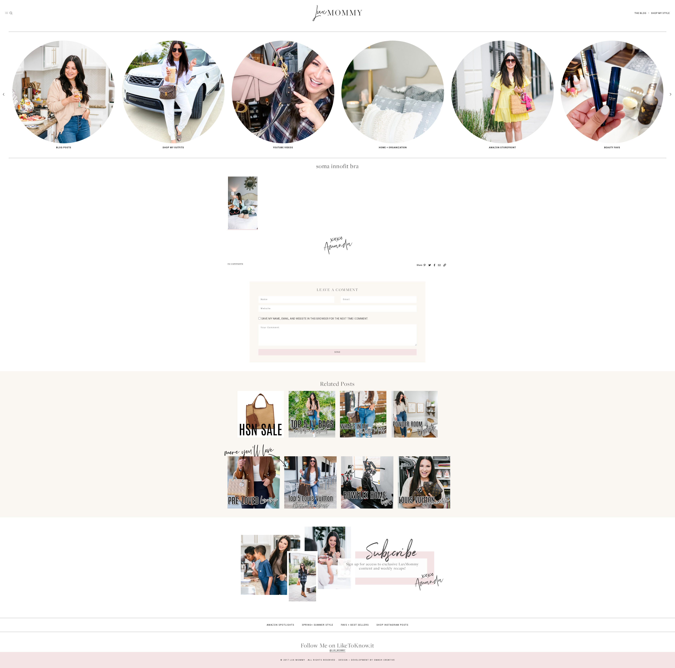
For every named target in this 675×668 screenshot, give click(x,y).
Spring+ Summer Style (317, 625)
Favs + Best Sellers (355, 625)
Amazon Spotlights (280, 625)
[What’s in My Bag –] (363, 436)
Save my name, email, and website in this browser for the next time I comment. (314, 318)
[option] (63, 95)
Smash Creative (384, 660)
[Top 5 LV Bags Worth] (312, 436)
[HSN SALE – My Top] (260, 436)
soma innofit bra (337, 166)
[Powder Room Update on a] (414, 436)
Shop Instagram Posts (392, 625)
